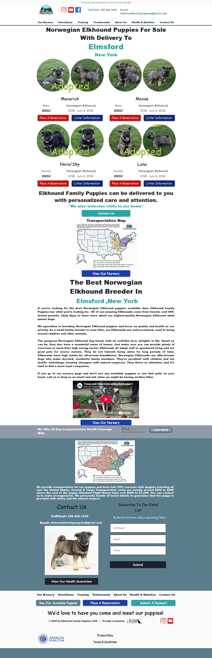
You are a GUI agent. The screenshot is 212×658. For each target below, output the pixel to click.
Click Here (68, 315)
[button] (161, 430)
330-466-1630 (108, 10)
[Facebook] (78, 10)
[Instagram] (64, 10)
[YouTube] (71, 10)
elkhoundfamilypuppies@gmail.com (143, 13)
